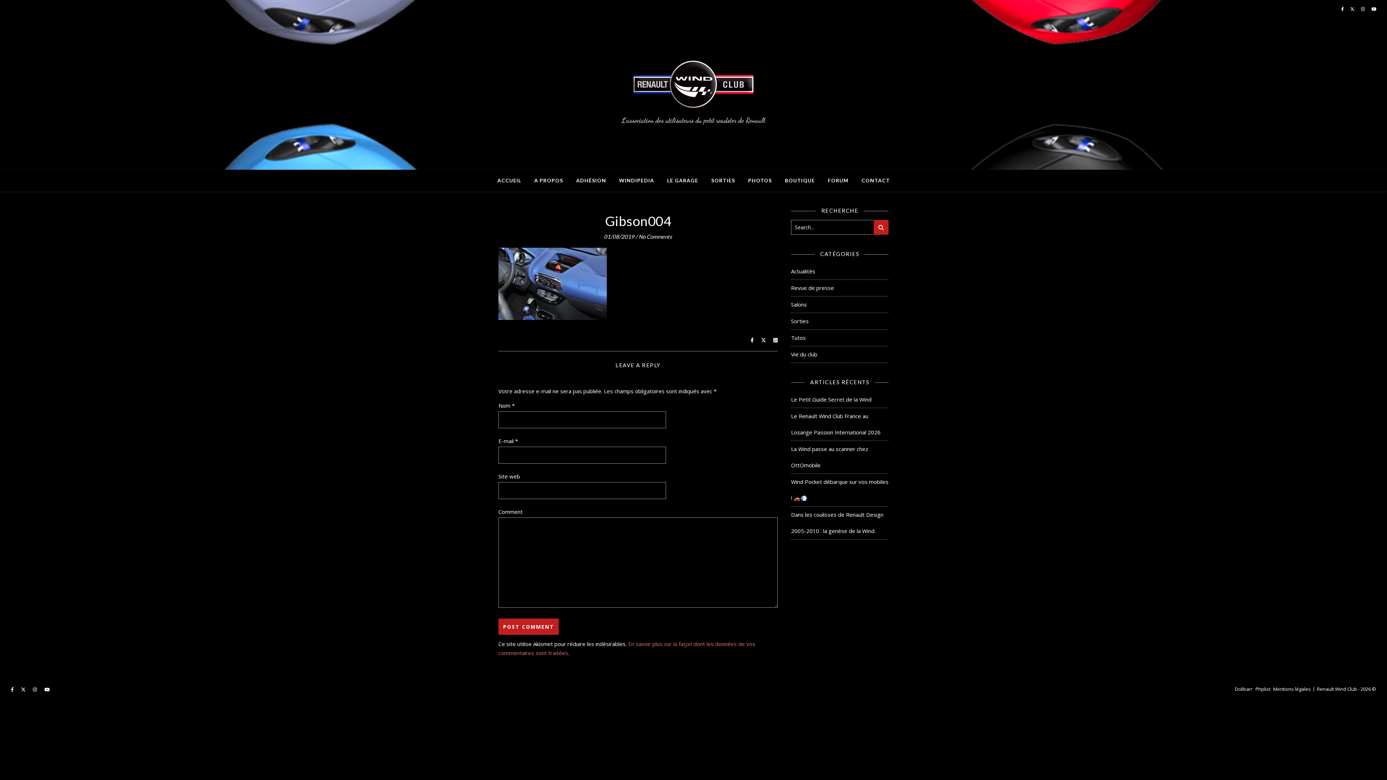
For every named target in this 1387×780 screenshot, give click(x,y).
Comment (510, 511)
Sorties (723, 180)
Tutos (798, 337)
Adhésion (591, 180)
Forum (838, 180)
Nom (506, 405)
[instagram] (35, 689)
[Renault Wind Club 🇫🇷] (693, 85)
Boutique (800, 180)
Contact (875, 180)
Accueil (509, 180)
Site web (509, 476)
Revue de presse (812, 287)
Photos (760, 180)
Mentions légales (1292, 689)
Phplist (1263, 689)
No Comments (655, 236)
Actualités (803, 271)
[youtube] (47, 689)
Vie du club (804, 354)
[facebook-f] (13, 689)
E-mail (508, 441)
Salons (799, 304)
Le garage (682, 180)
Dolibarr (1244, 689)
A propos (548, 180)
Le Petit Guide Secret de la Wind (831, 399)
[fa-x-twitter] (24, 689)
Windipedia (636, 180)
